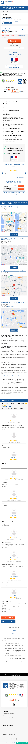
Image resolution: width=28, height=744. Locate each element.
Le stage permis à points (14, 627)
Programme (14, 630)
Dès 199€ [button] (14, 267)
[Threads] (16, 739)
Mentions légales (7, 715)
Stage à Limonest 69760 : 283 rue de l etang (13, 302)
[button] (14, 41)
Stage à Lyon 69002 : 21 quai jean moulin (12, 207)
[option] (14, 172)
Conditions (14, 633)
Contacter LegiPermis (8, 718)
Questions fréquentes (8, 730)
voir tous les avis (20, 177)
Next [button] (25, 173)
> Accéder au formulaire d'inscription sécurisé (11, 375)
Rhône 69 (14, 5)
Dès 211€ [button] (14, 330)
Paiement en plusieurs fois (9, 734)
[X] (11, 739)
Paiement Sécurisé (7, 732)
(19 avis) (16, 21)
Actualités (5, 720)
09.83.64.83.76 (15, 52)
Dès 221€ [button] (14, 299)
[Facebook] (14, 739)
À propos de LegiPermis (8, 713)
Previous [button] (2, 173)
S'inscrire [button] (21, 186)
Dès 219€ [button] (14, 234)
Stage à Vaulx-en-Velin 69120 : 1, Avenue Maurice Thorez (12, 238)
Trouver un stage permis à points (11, 727)
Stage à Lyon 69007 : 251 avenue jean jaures (13, 271)
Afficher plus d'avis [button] (8, 622)
